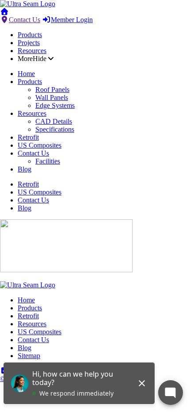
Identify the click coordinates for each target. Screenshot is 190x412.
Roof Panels (52, 89)
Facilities (47, 161)
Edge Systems (55, 105)
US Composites (39, 145)
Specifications (54, 129)
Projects (29, 42)
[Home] (27, 4)
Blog (24, 169)
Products (30, 34)
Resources (32, 50)
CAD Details (53, 121)
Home (26, 73)
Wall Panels (51, 97)
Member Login (72, 19)
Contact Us (24, 19)
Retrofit (28, 137)
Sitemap (29, 355)
